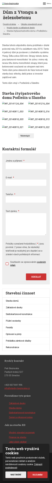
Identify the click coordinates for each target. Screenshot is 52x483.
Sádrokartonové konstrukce (19, 314)
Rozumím (37, 475)
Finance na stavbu (17, 437)
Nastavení (16, 475)
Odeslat (36, 277)
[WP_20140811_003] (13, 111)
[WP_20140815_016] (39, 111)
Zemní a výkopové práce (21, 417)
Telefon (10, 194)
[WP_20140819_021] (13, 127)
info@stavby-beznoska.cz (17, 388)
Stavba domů (12, 301)
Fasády (9, 327)
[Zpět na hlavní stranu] (10, 3)
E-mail (10, 177)
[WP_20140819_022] (39, 127)
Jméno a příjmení (15, 160)
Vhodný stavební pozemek (22, 432)
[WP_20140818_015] (39, 119)
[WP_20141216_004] (39, 104)
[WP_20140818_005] (13, 119)
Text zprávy (12, 211)
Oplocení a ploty (13, 334)
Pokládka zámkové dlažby (18, 340)
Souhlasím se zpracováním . (28, 263)
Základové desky (14, 307)
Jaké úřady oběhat (17, 442)
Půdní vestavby (13, 321)
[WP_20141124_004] (13, 104)
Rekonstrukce (12, 347)
